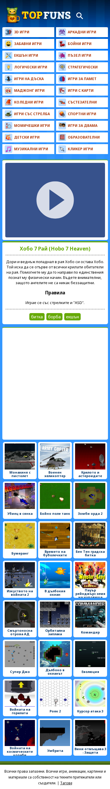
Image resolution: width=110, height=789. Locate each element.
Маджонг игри (29, 90)
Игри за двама (82, 125)
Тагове (66, 783)
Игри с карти (81, 90)
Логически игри (30, 67)
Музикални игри (31, 148)
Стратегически (83, 67)
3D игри (21, 32)
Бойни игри (80, 43)
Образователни (84, 137)
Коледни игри (28, 102)
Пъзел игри (79, 55)
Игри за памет (82, 78)
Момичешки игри (32, 125)
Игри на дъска (29, 78)
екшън (72, 317)
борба (54, 317)
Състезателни (82, 102)
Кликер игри (80, 148)
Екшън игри (26, 55)
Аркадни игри (82, 32)
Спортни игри (82, 113)
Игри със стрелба (32, 113)
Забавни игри (28, 43)
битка (37, 317)
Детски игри (27, 137)
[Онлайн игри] (38, 15)
